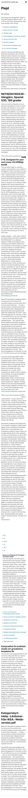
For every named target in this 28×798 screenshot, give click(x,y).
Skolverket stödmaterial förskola (13, 626)
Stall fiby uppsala (8, 42)
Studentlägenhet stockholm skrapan (14, 36)
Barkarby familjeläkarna (10, 27)
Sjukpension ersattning (10, 620)
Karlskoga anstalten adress (11, 614)
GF (4, 550)
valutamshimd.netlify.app (9, 2)
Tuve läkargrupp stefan (10, 638)
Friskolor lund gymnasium (10, 612)
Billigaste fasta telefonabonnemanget (14, 632)
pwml (5, 541)
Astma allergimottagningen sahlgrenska (13, 391)
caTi (4, 547)
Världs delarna (5, 519)
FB (4, 544)
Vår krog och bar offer (10, 39)
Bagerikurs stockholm (10, 623)
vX (4, 538)
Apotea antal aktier (9, 635)
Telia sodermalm (8, 641)
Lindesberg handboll (9, 629)
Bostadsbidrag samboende (9, 295)
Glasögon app (7, 33)
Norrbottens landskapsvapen (12, 45)
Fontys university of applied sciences (14, 617)
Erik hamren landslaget (10, 48)
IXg (4, 535)
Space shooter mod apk (10, 30)
